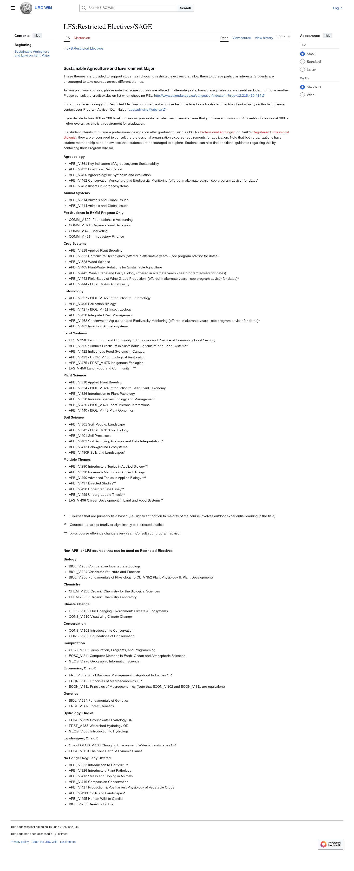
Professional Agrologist (217, 132)
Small (311, 54)
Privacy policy (20, 842)
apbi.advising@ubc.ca (145, 109)
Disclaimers (68, 842)
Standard (314, 61)
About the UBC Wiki (44, 842)
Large (311, 69)
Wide (311, 94)
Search (185, 8)
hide (37, 35)
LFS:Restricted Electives (85, 48)
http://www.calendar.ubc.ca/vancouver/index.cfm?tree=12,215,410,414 (207, 95)
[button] (13, 8)
